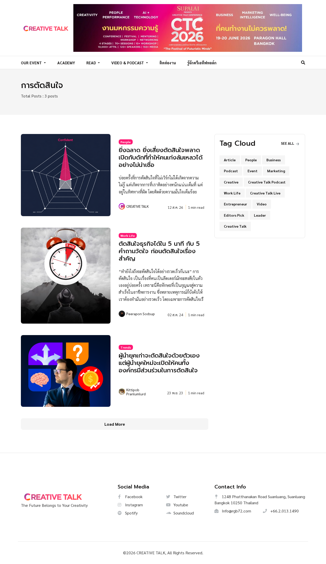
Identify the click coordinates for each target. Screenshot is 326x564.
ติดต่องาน (167, 62)
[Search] (303, 62)
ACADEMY (66, 62)
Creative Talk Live (265, 193)
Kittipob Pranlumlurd (136, 391)
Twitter (179, 496)
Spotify (131, 513)
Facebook (133, 496)
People (125, 142)
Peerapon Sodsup (140, 313)
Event (252, 170)
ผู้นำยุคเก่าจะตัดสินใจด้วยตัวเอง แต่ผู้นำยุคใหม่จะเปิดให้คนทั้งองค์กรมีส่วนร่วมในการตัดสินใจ (159, 363)
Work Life (127, 236)
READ (91, 62)
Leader (260, 215)
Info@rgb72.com (236, 510)
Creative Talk (235, 226)
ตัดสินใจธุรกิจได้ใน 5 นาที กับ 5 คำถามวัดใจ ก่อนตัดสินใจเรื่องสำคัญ (159, 251)
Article (230, 159)
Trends (125, 347)
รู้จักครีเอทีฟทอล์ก (201, 62)
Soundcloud (183, 513)
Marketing (276, 170)
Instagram (133, 504)
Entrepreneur (235, 204)
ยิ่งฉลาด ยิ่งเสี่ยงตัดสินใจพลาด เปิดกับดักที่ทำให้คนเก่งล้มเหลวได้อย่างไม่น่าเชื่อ (160, 157)
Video (262, 204)
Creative (231, 182)
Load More (114, 424)
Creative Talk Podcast (267, 182)
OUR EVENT (32, 62)
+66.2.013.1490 (284, 510)
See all (288, 143)
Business (273, 159)
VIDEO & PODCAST (128, 62)
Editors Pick (234, 215)
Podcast (231, 170)
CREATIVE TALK (137, 206)
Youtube (180, 504)
